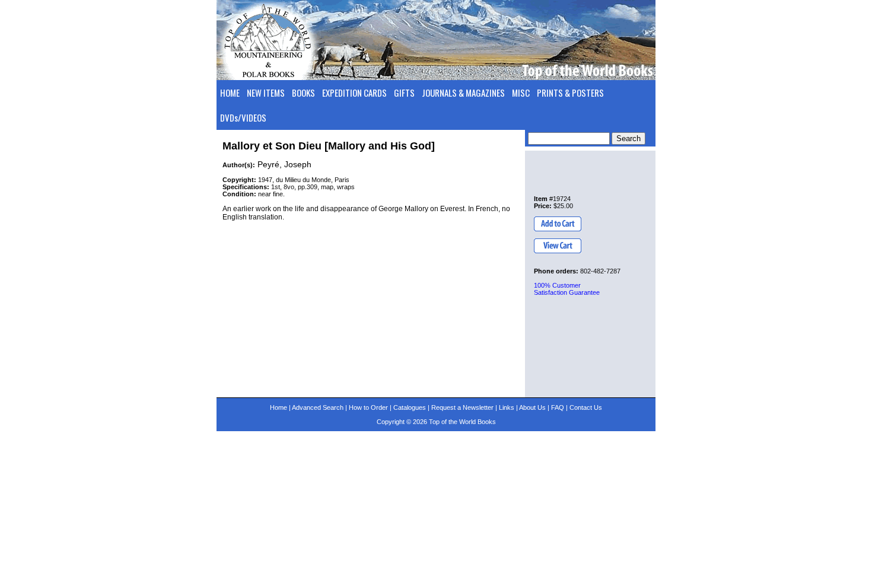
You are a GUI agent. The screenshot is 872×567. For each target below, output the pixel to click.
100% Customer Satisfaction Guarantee (567, 289)
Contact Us (585, 407)
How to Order (368, 407)
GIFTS (404, 92)
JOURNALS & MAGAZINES (463, 92)
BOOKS (303, 92)
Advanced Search (317, 407)
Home (278, 407)
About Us (532, 407)
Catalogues (409, 407)
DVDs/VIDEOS (243, 117)
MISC (521, 92)
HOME (230, 92)
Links (506, 407)
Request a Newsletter (462, 407)
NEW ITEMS (266, 92)
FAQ (557, 407)
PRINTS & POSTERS (570, 92)
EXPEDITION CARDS (354, 92)
